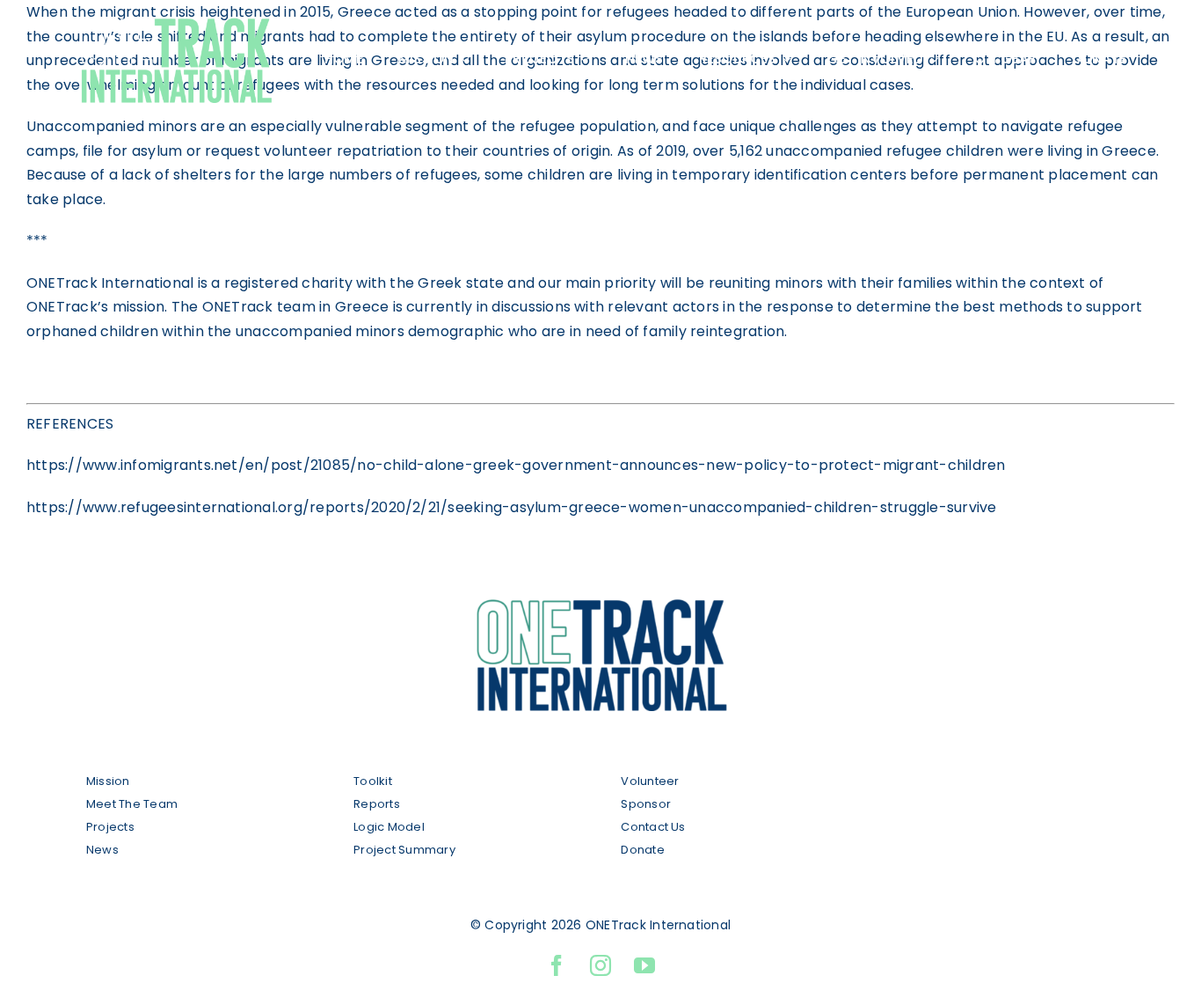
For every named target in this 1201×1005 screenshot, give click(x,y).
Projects (110, 826)
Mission (108, 781)
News (102, 849)
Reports (376, 804)
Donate (642, 849)
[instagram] (600, 965)
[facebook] (556, 965)
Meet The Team (132, 804)
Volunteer (651, 781)
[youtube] (644, 965)
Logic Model (389, 826)
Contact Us (653, 826)
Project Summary (404, 849)
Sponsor (646, 804)
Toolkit (372, 781)
